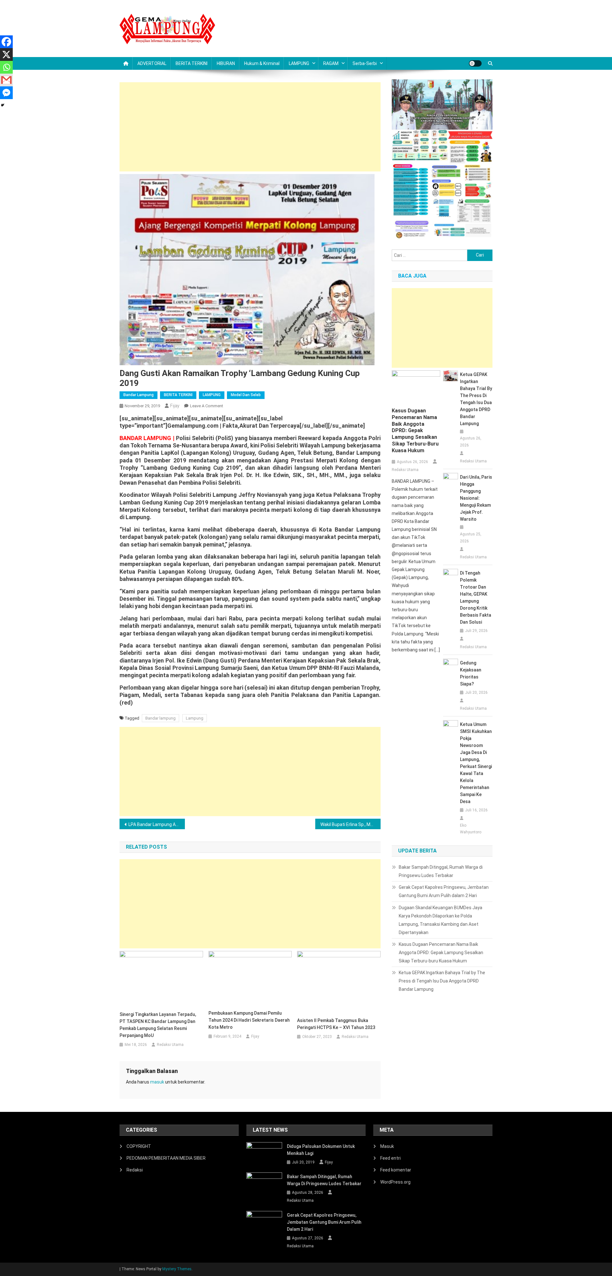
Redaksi (135, 1169)
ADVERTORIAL (151, 63)
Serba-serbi (365, 63)
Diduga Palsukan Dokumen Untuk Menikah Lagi (321, 1150)
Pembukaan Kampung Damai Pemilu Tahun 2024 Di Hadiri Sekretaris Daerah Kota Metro (249, 1020)
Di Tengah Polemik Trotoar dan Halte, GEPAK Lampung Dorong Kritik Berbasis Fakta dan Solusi (475, 597)
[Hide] (2, 105)
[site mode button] (475, 63)
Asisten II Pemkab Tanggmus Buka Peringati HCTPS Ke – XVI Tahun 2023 (336, 1024)
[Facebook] (6, 41)
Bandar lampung (160, 718)
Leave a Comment (206, 405)
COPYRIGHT (139, 1146)
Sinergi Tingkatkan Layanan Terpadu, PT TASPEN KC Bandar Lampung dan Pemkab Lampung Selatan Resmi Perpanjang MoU (158, 1025)
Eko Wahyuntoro (470, 829)
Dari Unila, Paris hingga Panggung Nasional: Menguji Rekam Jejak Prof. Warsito (476, 498)
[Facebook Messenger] (6, 92)
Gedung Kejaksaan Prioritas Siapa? (470, 673)
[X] (6, 54)
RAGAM (331, 63)
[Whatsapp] (6, 67)
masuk (157, 1081)
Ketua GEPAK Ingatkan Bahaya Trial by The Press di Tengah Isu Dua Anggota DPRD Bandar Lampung (476, 399)
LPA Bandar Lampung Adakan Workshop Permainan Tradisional (156, 824)
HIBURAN (226, 63)
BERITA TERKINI (192, 63)
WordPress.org (395, 1182)
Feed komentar (395, 1169)
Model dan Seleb (246, 395)
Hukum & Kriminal (262, 63)
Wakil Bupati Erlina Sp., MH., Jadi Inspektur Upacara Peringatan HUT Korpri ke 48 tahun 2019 (350, 824)
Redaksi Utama (170, 1044)
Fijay (174, 405)
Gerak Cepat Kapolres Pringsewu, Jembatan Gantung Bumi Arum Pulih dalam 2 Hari (444, 891)
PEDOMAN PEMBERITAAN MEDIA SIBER (166, 1158)
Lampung (194, 718)
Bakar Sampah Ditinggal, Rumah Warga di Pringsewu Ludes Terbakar (441, 871)
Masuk (387, 1146)
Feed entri (390, 1158)
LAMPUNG (299, 63)
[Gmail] (6, 80)
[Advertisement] (250, 126)
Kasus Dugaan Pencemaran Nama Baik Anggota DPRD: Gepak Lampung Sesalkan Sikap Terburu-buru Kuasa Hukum (415, 430)
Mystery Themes (177, 1269)
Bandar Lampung (138, 395)
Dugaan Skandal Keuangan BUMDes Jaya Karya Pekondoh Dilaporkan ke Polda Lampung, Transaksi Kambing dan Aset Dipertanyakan (440, 920)
